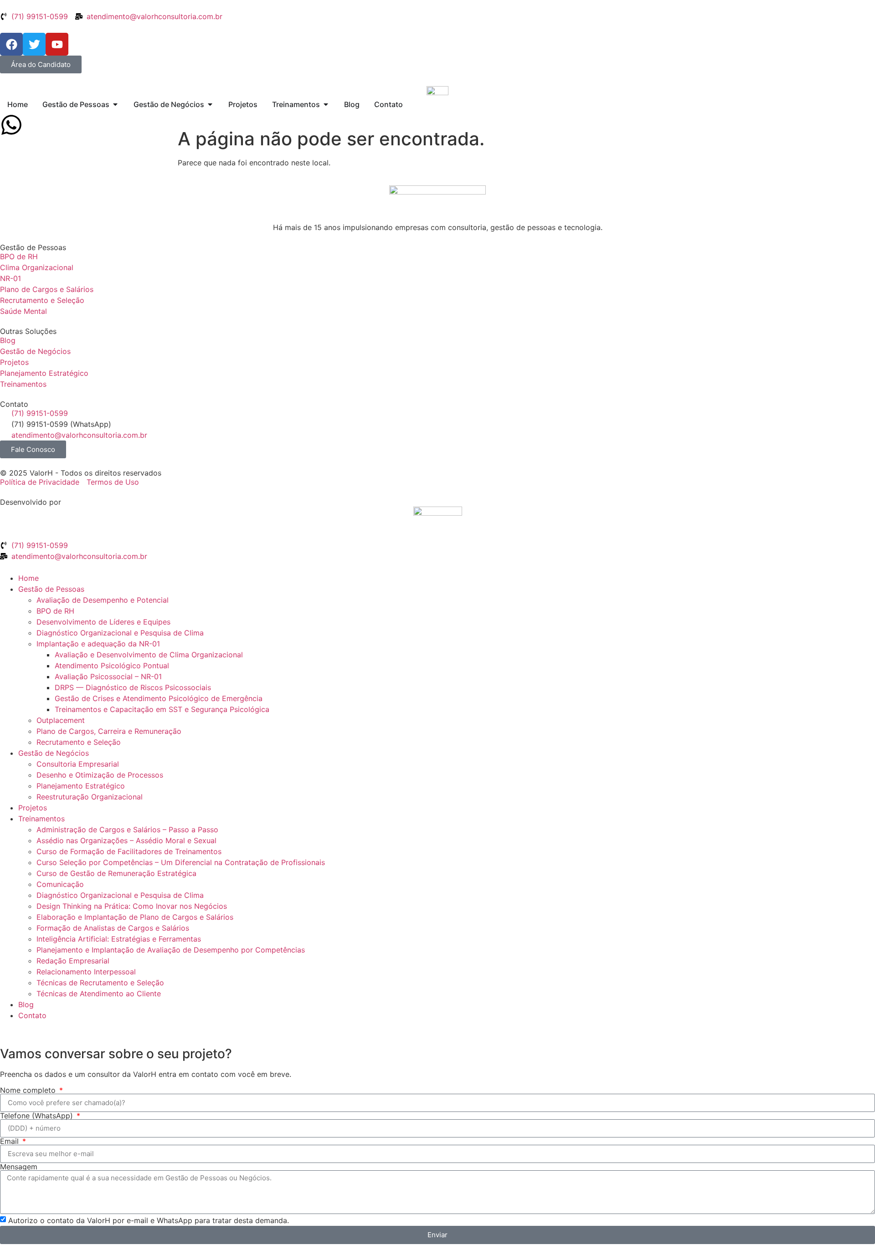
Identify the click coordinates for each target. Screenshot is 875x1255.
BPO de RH (55, 610)
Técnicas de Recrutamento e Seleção (100, 982)
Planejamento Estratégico (80, 785)
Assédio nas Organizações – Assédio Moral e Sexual (126, 840)
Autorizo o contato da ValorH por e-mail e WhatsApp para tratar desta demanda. (148, 1219)
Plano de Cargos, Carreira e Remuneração (108, 731)
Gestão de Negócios (53, 753)
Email (10, 1141)
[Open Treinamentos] (325, 104)
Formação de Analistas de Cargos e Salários (112, 927)
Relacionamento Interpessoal (86, 971)
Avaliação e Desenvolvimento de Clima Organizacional (149, 654)
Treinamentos (41, 818)
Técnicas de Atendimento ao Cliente (98, 993)
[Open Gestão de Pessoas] (115, 104)
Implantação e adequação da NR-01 (98, 643)
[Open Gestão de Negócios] (210, 104)
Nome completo (29, 1090)
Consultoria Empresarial (77, 763)
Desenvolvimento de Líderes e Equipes (103, 621)
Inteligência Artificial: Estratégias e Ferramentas (118, 938)
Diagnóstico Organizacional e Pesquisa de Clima (120, 632)
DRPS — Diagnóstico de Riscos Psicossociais (133, 687)
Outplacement (60, 720)
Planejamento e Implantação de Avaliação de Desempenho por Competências (170, 949)
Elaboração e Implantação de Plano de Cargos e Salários (134, 917)
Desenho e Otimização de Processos (99, 774)
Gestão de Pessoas (51, 589)
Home (28, 578)
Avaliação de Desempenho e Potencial (102, 599)
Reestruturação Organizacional (89, 796)
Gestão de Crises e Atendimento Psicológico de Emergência (158, 698)
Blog (26, 1004)
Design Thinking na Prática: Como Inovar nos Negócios (131, 906)
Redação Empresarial (72, 960)
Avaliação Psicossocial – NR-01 (108, 676)
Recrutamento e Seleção (78, 742)
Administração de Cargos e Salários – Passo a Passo (127, 829)
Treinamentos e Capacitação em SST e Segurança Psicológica (162, 709)
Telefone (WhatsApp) (37, 1115)
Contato (32, 1015)
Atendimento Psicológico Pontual (112, 665)
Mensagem (18, 1166)
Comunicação (60, 884)
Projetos (32, 807)
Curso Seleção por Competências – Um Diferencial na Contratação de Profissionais (180, 862)
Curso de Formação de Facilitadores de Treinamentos (128, 851)
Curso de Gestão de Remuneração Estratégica (116, 873)
